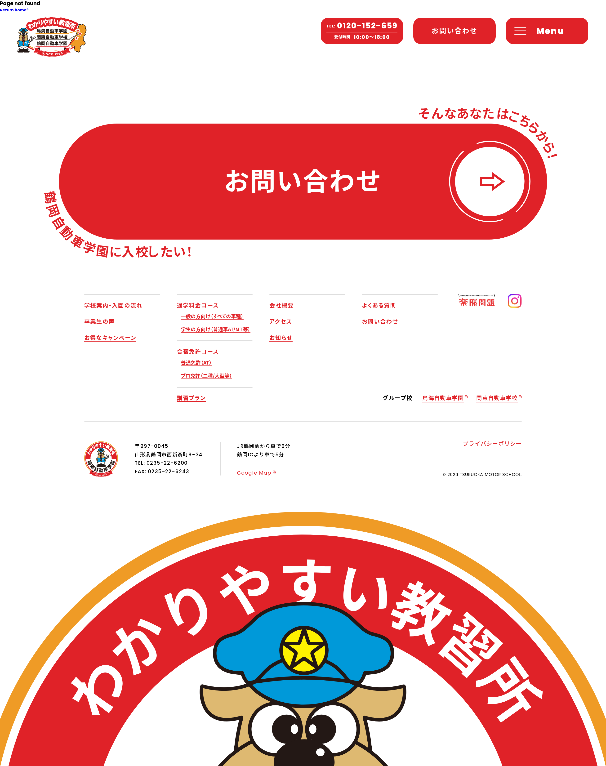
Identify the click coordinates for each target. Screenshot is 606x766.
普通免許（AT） (196, 362)
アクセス (280, 321)
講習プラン (191, 398)
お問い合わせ (380, 321)
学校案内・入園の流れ (113, 305)
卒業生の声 (99, 321)
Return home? (14, 10)
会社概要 (281, 305)
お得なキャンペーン (110, 338)
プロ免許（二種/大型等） (206, 375)
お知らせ (281, 338)
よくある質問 (379, 305)
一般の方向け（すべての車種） (212, 316)
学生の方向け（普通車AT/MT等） (215, 329)
